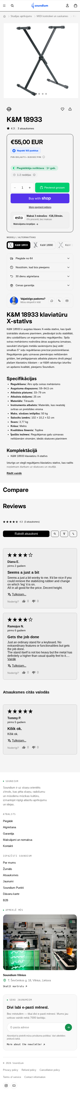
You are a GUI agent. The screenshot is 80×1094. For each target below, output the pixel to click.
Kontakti (8, 845)
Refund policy (29, 1070)
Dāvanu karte (11, 893)
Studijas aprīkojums (21, 16)
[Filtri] (64, 534)
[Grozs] (75, 5)
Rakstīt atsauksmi (26, 533)
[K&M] (9, 109)
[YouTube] (14, 1085)
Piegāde (8, 821)
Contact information (34, 1077)
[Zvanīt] (59, 301)
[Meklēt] (12, 5)
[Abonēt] (68, 1027)
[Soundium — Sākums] (4, 16)
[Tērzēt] (52, 301)
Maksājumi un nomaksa (17, 839)
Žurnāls (7, 869)
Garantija (8, 833)
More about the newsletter (24, 1044)
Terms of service (12, 1077)
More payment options (40, 207)
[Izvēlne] (4, 5)
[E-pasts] (67, 301)
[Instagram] (6, 1085)
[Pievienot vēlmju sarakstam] (62, 109)
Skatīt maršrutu (13, 986)
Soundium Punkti (13, 887)
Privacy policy (10, 1070)
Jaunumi (8, 881)
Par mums (9, 862)
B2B (5, 900)
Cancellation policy (50, 1070)
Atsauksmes (10, 875)
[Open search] (55, 534)
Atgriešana (9, 827)
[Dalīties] (70, 109)
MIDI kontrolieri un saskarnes (52, 16)
